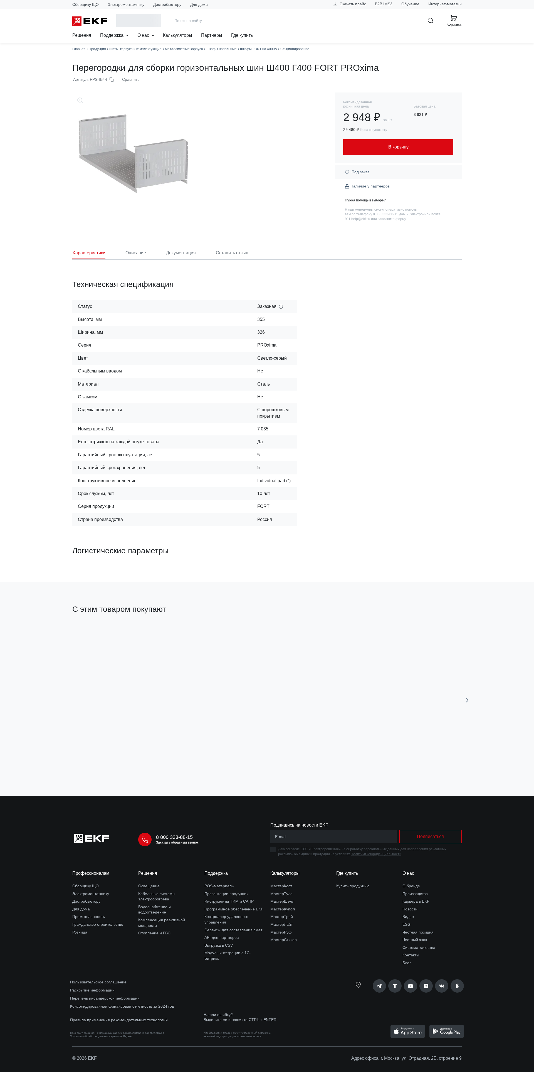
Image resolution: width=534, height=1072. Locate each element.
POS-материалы (219, 886)
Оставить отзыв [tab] (232, 252)
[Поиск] (430, 20)
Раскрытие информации (92, 990)
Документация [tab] (181, 252)
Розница (79, 932)
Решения (81, 35)
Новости (409, 909)
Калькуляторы (177, 35)
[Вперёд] (467, 700)
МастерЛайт (281, 924)
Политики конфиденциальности (376, 854)
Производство (415, 893)
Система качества (418, 947)
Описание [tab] (135, 252)
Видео (408, 916)
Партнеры (211, 35)
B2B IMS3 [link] (383, 4)
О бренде (411, 886)
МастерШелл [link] (282, 901)
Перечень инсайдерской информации (105, 998)
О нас (143, 35)
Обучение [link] (410, 4)
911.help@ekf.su (357, 219)
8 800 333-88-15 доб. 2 (391, 214)
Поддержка (112, 35)
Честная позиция (418, 932)
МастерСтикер (283, 939)
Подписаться (430, 836)
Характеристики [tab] (88, 252)
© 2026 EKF (84, 1058)
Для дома (199, 4)
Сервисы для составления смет (233, 930)
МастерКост (281, 886)
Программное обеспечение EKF (233, 909)
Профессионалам (90, 873)
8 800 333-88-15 (174, 837)
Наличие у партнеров (370, 186)
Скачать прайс (352, 4)
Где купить (242, 35)
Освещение (149, 886)
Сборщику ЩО (85, 4)
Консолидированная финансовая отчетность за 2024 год (122, 1006)
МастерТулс (281, 893)
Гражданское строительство (97, 924)
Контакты (410, 955)
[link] (379, 986)
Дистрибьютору (167, 4)
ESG (406, 924)
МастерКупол (282, 909)
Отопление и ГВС (154, 933)
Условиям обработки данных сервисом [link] (96, 1036)
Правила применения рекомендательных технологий (119, 1020)
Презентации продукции (226, 893)
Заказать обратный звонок (177, 842)
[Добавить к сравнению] (154, 760)
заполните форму (392, 219)
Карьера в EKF (415, 901)
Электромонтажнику (126, 4)
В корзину (104, 759)
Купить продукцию (353, 886)
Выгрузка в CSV (218, 945)
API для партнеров (221, 937)
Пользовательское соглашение (98, 982)
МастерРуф (281, 932)
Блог (406, 963)
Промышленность (88, 916)
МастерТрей (281, 916)
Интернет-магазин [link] (445, 4)
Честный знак (414, 939)
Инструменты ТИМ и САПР (229, 901)
